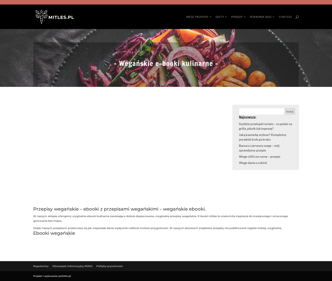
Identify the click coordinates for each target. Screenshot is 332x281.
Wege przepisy (197, 17)
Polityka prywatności (109, 266)
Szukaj (289, 111)
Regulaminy (41, 266)
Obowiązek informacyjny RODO (72, 266)
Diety (220, 17)
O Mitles (285, 17)
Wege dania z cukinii (253, 163)
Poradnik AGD (260, 17)
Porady (237, 17)
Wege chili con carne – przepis (259, 156)
